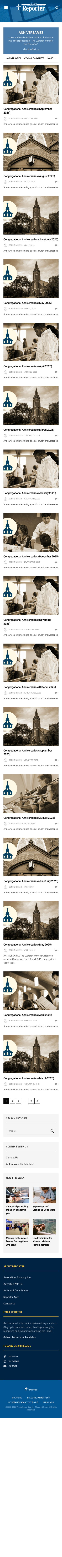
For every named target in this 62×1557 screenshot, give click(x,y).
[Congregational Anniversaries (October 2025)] (31, 663)
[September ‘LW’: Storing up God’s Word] (44, 1195)
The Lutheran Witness (38, 1398)
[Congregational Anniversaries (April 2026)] (31, 342)
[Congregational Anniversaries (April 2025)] (31, 990)
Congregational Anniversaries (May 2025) (27, 944)
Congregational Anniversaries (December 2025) (31, 556)
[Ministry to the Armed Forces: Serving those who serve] (17, 1227)
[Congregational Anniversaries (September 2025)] (31, 726)
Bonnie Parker (15, 118)
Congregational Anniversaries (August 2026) (29, 176)
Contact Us (12, 1157)
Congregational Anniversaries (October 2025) (29, 687)
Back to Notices (31, 49)
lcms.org (17, 1398)
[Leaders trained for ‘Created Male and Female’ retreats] (44, 1227)
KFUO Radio (48, 1402)
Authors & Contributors (15, 1290)
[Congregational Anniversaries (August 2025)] (31, 793)
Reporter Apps (11, 1297)
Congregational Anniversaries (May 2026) (27, 303)
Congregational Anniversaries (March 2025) (28, 1078)
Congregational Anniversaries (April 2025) (27, 1015)
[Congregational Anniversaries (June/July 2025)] (31, 857)
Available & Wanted (34, 58)
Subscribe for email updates (19, 1337)
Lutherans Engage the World (23, 1402)
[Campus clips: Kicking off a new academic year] (17, 1195)
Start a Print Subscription (17, 1277)
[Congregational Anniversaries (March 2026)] (31, 405)
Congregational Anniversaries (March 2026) (28, 429)
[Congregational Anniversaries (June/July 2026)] (31, 215)
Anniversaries (14, 58)
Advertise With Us (13, 1284)
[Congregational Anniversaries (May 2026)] (31, 278)
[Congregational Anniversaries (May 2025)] (31, 920)
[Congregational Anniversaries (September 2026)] (31, 84)
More (50, 58)
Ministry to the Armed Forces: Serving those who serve (17, 1241)
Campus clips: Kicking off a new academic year (17, 1210)
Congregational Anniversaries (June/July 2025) (30, 881)
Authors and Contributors (20, 1164)
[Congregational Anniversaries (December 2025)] (31, 532)
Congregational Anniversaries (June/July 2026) (30, 239)
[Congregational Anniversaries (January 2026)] (31, 469)
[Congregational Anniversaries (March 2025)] (31, 1054)
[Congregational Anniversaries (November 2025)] (31, 595)
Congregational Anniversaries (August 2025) (29, 817)
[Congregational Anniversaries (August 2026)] (31, 152)
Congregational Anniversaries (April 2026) (27, 366)
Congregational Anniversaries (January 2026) (29, 493)
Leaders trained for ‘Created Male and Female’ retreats (42, 1241)
